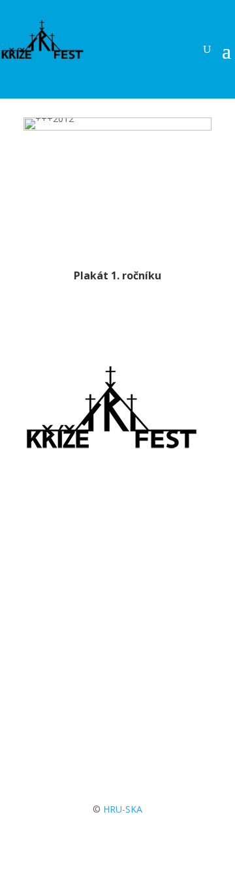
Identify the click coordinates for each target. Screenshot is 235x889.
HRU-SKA (122, 809)
